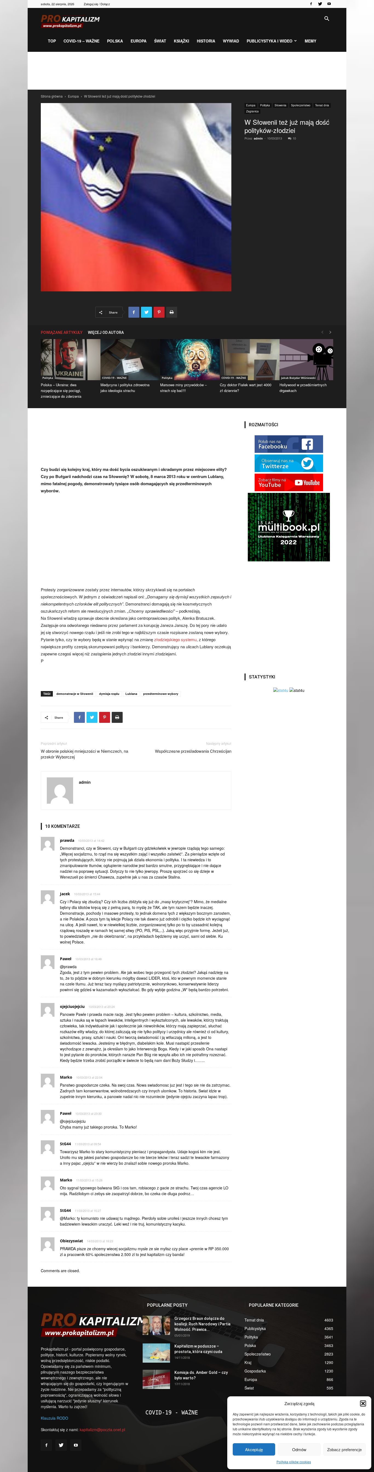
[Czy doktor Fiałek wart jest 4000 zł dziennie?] (247, 359)
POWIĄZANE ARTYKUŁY (61, 332)
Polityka (265, 105)
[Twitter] (320, 4)
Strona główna (52, 96)
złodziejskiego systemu (175, 639)
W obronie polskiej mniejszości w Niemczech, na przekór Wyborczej (84, 754)
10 (294, 138)
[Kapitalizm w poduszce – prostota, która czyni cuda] (156, 1353)
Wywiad (231, 41)
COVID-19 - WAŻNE (114, 378)
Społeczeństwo (300, 105)
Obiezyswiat (71, 1240)
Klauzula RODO (54, 1418)
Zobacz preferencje (344, 1449)
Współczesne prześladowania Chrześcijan (193, 751)
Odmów (299, 1449)
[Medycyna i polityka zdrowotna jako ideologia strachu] (127, 359)
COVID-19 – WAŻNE (81, 41)
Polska (115, 41)
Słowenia (280, 105)
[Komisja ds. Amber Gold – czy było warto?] (156, 1379)
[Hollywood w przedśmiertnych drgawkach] (306, 359)
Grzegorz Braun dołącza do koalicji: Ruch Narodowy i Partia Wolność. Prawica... (202, 1324)
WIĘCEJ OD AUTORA (106, 332)
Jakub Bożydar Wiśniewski (298, 378)
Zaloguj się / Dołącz (97, 4)
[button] (363, 1403)
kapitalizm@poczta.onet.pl (102, 1429)
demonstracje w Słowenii (74, 694)
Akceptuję (254, 1449)
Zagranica (252, 111)
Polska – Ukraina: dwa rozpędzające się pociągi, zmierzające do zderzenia (61, 390)
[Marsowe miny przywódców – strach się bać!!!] (187, 359)
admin (258, 138)
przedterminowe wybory (160, 694)
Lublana (131, 694)
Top (52, 41)
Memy (310, 41)
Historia (206, 41)
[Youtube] (329, 4)
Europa (138, 41)
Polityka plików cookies (294, 1461)
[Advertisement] (187, 70)
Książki (181, 41)
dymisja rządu (109, 694)
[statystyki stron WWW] (280, 690)
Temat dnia (322, 105)
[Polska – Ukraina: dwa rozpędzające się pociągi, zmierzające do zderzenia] (67, 359)
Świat (160, 41)
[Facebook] (311, 4)
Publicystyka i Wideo (269, 41)
